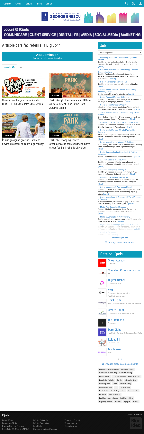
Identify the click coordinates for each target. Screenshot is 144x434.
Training (135, 401)
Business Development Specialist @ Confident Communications (118, 70)
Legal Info (37, 426)
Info (20, 67)
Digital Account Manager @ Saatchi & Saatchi (119, 224)
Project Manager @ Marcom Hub (113, 81)
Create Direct (116, 310)
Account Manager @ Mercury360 (113, 169)
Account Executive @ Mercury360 (114, 177)
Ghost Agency (116, 260)
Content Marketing (125, 372)
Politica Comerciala (41, 423)
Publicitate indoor (114, 394)
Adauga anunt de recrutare (121, 242)
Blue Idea (138, 414)
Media (110, 303)
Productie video (113, 343)
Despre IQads (7, 420)
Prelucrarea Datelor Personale (45, 429)
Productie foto (104, 391)
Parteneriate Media (9, 423)
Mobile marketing (125, 383)
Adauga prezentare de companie (121, 363)
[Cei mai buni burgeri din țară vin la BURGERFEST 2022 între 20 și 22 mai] (23, 85)
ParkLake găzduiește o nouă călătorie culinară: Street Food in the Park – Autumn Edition (70, 103)
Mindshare (114, 349)
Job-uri (49, 3)
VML (111, 290)
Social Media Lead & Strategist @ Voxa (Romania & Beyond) (119, 198)
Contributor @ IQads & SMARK (15, 429)
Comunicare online (114, 283)
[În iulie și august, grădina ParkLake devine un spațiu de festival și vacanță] (23, 125)
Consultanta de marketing (108, 372)
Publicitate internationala (116, 296)
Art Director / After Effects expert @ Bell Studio (119, 122)
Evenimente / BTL (134, 376)
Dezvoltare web (104, 376)
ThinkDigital (115, 300)
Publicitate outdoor (126, 398)
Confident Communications (124, 270)
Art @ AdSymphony (108, 232)
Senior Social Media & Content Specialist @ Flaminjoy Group (117, 90)
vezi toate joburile (120, 237)
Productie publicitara (118, 391)
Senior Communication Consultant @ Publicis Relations (117, 153)
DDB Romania (116, 320)
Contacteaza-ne (71, 426)
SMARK (55, 95)
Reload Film (115, 339)
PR (109, 273)
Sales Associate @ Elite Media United (115, 187)
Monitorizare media (105, 387)
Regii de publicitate (134, 303)
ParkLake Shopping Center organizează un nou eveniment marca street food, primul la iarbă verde (69, 143)
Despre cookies (71, 423)
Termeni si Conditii (72, 420)
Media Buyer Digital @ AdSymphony (115, 216)
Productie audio (125, 387)
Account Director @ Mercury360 (113, 159)
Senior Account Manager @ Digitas (114, 97)
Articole (9, 67)
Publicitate (111, 263)
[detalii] (101, 66)
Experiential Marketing (106, 380)
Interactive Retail (130, 380)
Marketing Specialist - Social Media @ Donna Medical (117, 58)
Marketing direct (128, 313)
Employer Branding (119, 376)
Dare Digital (115, 329)
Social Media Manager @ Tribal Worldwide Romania (116, 131)
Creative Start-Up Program (13, 426)
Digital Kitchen (116, 280)
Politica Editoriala (40, 420)
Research (118, 401)
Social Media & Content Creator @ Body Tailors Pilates (118, 113)
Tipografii (127, 401)
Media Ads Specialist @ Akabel (113, 207)
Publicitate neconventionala (108, 398)
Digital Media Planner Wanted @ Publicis (117, 142)
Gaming (119, 380)
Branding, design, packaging (126, 333)
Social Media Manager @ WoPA (113, 104)
